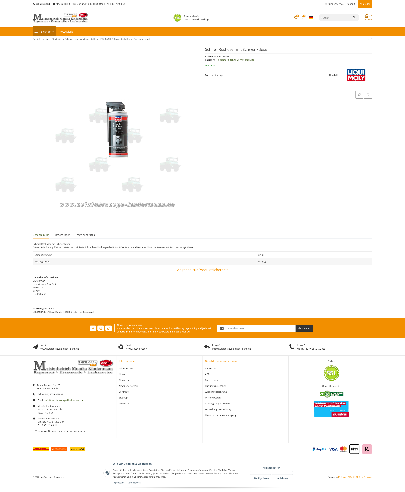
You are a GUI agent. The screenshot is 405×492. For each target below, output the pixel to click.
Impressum (118, 482)
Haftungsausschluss (215, 385)
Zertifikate (124, 391)
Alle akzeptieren (271, 467)
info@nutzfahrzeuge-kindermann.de (64, 400)
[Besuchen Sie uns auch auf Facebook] (93, 328)
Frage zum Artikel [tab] (85, 235)
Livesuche (124, 403)
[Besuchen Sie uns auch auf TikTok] (108, 328)
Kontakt (351, 3)
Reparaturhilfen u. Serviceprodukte (235, 59)
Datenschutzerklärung (172, 328)
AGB (207, 374)
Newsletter (125, 380)
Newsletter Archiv (128, 385)
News (122, 374)
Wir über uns (126, 368)
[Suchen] (355, 18)
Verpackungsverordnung (218, 409)
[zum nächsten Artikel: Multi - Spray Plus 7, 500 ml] (368, 39)
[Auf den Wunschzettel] (368, 95)
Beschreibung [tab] (41, 235)
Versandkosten (213, 397)
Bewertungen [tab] (62, 235)
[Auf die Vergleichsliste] (359, 95)
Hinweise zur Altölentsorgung (220, 415)
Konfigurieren (261, 478)
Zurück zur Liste (41, 39)
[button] (334, 4)
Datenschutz (134, 482)
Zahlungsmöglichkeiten (217, 403)
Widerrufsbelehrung (216, 391)
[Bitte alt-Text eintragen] (177, 18)
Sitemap (123, 397)
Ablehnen (282, 478)
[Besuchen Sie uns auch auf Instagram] (100, 328)
